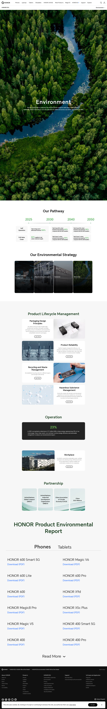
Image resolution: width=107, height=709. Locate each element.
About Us (4, 677)
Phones (17, 2)
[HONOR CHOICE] (53, 3)
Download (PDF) (15, 564)
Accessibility (5, 687)
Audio (24, 687)
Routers (24, 685)
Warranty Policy (68, 677)
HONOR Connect (90, 679)
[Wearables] (42, 3)
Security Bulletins (48, 691)
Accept (93, 704)
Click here (72, 705)
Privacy (45, 681)
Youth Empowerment (49, 683)
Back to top (102, 669)
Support (83, 2)
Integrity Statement (48, 687)
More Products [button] (59, 2)
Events (3, 679)
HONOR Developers (90, 685)
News (3, 681)
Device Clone (89, 681)
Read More (52, 656)
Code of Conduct (48, 685)
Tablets (31, 2)
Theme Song (5, 683)
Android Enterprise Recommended (73, 679)
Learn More (37, 336)
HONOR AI (75, 2)
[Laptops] (27, 3)
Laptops (24, 2)
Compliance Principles (49, 689)
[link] (3, 699)
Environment (100, 7)
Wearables (38, 2)
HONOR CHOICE (48, 2)
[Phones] (20, 3)
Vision (24, 689)
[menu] (104, 2)
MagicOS (67, 2)
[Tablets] (34, 3)
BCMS (87, 687)
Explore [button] (89, 2)
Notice (3, 685)
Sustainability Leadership (50, 677)
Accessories (26, 691)
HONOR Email (89, 683)
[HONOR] (6, 669)
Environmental (47, 679)
